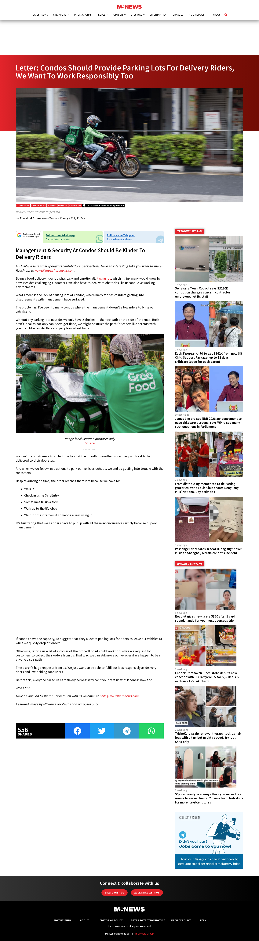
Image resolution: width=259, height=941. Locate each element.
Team (202, 920)
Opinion (118, 14)
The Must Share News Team (38, 218)
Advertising (62, 920)
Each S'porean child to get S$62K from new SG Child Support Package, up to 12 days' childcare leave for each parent (208, 357)
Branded (178, 14)
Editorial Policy (111, 920)
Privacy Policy (181, 920)
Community (22, 205)
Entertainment (159, 14)
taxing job (104, 278)
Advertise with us (146, 892)
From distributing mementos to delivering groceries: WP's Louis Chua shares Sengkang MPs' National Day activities (207, 488)
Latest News (40, 14)
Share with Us (114, 892)
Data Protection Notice (148, 920)
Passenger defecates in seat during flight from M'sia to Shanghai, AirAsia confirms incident (209, 551)
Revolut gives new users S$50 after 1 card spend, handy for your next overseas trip (205, 618)
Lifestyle (136, 14)
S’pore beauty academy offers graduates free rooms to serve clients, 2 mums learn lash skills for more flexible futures (209, 798)
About (84, 920)
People (101, 14)
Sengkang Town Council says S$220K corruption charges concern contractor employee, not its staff (202, 292)
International (82, 14)
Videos (217, 14)
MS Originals (197, 14)
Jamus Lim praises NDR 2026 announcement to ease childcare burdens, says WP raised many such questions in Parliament (208, 423)
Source (90, 443)
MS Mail (52, 205)
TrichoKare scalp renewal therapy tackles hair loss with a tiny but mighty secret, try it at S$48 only (208, 737)
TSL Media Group (144, 933)
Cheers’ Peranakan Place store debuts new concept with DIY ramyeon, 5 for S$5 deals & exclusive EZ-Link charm (207, 677)
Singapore (59, 14)
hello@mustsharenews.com (119, 696)
